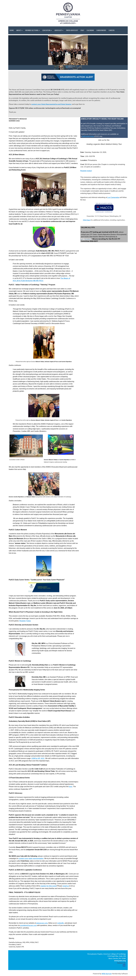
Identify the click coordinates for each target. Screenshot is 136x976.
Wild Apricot (107, 974)
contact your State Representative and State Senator (51, 104)
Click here (86, 220)
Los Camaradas (113, 197)
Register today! (86, 171)
